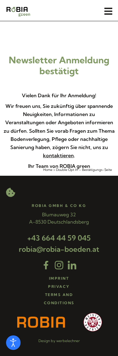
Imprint (59, 278)
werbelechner (68, 340)
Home (47, 170)
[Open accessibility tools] (13, 342)
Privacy (59, 286)
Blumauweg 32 (59, 214)
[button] (108, 11)
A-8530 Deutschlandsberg (59, 222)
